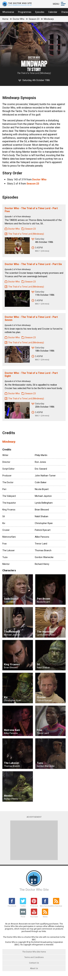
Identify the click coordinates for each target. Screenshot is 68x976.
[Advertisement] (34, 840)
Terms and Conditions (34, 957)
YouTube (34, 917)
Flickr (23, 917)
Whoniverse (8, 12)
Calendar (52, 12)
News (45, 917)
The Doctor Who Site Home (34, 952)
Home (5, 19)
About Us (34, 968)
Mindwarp (8, 441)
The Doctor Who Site (34, 890)
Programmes (24, 12)
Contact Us (34, 963)
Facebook (12, 906)
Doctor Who (18, 19)
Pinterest (34, 906)
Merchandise (45, 906)
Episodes (39, 12)
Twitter (23, 906)
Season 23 (34, 19)
